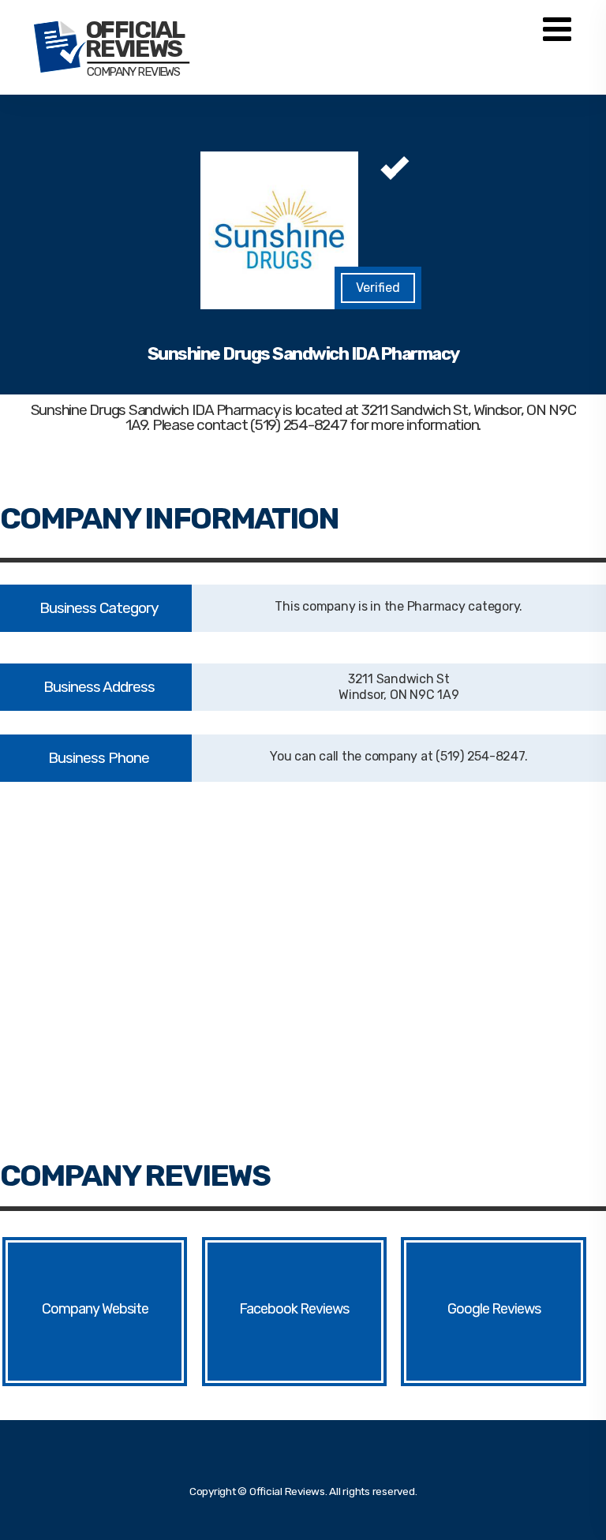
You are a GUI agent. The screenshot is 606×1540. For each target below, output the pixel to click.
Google (468, 1309)
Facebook (268, 1309)
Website (125, 1309)
